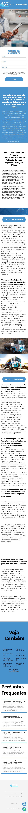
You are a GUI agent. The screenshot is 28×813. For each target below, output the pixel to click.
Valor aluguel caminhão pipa (14, 670)
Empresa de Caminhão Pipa (20, 654)
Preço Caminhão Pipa (21, 659)
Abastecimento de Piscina (8, 649)
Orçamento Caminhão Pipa (8, 659)
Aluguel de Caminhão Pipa (20, 649)
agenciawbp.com (17, 808)
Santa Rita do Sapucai (14, 796)
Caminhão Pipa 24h (8, 654)
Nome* (4, 56)
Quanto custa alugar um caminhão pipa (8, 664)
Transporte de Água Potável (20, 664)
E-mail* (4, 61)
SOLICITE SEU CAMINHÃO (18, 4)
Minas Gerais (14, 793)
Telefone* (4, 67)
